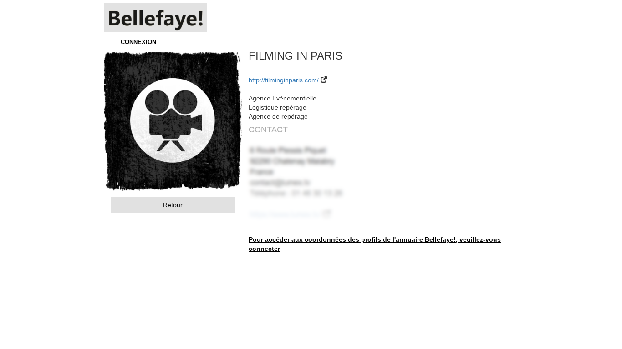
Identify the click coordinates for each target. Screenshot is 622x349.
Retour (173, 205)
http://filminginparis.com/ (284, 80)
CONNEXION (138, 42)
